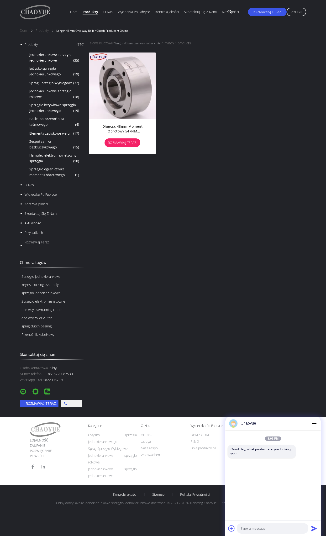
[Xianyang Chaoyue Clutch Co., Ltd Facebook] (33, 466)
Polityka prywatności (195, 494)
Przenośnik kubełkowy (37, 334)
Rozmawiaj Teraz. (267, 12)
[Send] (314, 528)
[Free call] (71, 403)
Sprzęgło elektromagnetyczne (43, 301)
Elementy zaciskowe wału (54, 133)
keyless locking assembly (39, 284)
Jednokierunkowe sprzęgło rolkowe (54, 94)
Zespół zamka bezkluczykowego (54, 144)
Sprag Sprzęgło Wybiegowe (54, 83)
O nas (108, 12)
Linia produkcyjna (203, 448)
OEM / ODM (199, 434)
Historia (146, 434)
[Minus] (314, 423)
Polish (296, 12)
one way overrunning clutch (41, 309)
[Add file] (231, 528)
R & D (194, 441)
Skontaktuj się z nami (200, 12)
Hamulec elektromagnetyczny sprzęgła (54, 158)
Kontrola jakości (167, 12)
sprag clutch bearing (36, 326)
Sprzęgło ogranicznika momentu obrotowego (54, 172)
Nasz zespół (149, 448)
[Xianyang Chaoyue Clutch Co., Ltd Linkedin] (43, 466)
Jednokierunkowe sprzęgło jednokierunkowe (54, 57)
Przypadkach (34, 232)
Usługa (146, 441)
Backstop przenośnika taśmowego (54, 121)
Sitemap (158, 494)
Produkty (90, 12)
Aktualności (230, 12)
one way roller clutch (36, 318)
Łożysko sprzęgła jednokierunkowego (54, 71)
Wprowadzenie (152, 454)
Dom (73, 12)
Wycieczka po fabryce (134, 12)
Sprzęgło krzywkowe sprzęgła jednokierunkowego (54, 108)
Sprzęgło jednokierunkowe (41, 276)
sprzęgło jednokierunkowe (40, 293)
